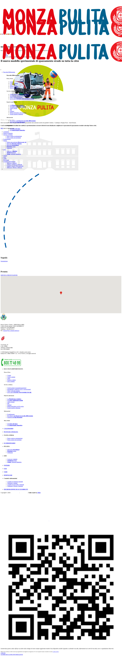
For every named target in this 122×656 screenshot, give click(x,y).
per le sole (22, 99)
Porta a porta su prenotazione (14, 136)
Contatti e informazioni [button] (9, 161)
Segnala (3, 520)
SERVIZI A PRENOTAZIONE (9, 275)
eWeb (39, 492)
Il (18, 106)
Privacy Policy (15, 492)
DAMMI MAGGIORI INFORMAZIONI (12, 654)
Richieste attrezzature (54, 520)
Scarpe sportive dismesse (16, 114)
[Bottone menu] (0, 69)
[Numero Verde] (11, 365)
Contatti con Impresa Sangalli (14, 164)
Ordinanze (9, 148)
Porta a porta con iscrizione (14, 137)
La (17, 105)
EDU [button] (4, 149)
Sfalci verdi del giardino (16, 97)
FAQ (4, 157)
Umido (12, 82)
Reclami (7, 520)
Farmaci (12, 111)
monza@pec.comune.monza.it (11, 330)
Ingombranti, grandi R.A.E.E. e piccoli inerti (21, 96)
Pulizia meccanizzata (16, 142)
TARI (4, 158)
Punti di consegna (8, 133)
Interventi (14, 143)
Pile (11, 109)
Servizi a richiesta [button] (8, 134)
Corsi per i (12, 151)
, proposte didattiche (14, 154)
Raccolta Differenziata (9, 72)
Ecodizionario (7, 139)
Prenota (12, 520)
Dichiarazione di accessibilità (16, 489)
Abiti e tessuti (13, 108)
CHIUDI (3, 653)
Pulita (11, 152)
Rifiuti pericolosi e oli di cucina (18, 112)
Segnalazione (4, 261)
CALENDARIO (8, 428)
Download (6, 160)
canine (11, 146)
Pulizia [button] (5, 140)
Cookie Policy (24, 492)
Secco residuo (13, 88)
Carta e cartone (14, 83)
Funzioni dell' (17, 122)
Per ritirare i (23, 120)
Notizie (5, 155)
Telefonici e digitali (12, 163)
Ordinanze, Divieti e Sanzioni (14, 167)
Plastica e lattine (14, 86)
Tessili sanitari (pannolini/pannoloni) (19, 94)
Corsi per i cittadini (12, 459)
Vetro (11, 85)
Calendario (6, 131)
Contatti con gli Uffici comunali (15, 166)
